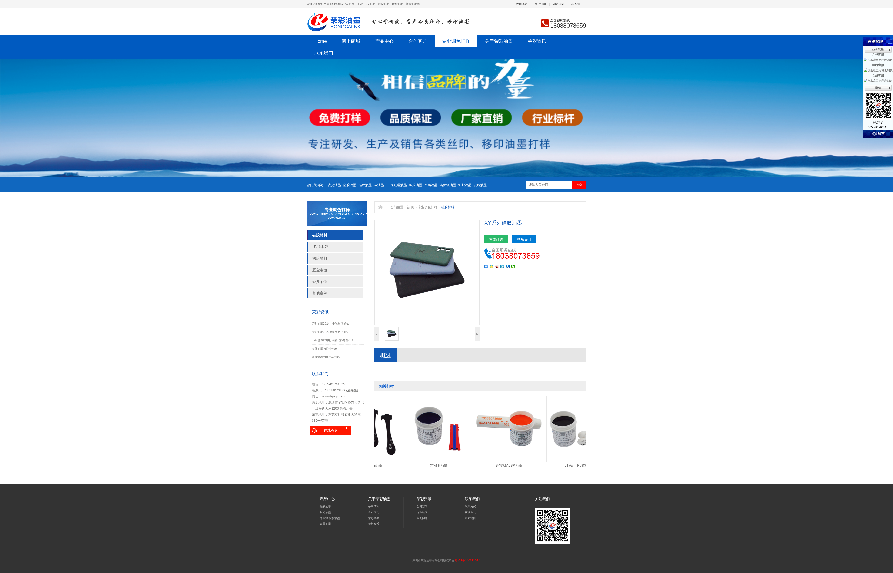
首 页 (410, 207)
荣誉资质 (373, 523)
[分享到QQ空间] (492, 266)
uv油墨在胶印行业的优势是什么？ (333, 340)
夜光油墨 (334, 185)
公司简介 (373, 506)
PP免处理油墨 (396, 185)
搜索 (579, 184)
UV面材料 (320, 247)
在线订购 (496, 239)
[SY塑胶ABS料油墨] (484, 397)
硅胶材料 (319, 235)
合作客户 (418, 41)
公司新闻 (422, 506)
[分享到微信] (513, 266)
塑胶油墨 (349, 185)
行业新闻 (422, 512)
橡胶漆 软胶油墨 (330, 518)
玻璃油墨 (480, 185)
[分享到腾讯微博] (502, 266)
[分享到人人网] (508, 266)
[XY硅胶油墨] (414, 397)
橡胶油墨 (415, 185)
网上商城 (351, 41)
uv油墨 (379, 185)
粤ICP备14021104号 (468, 560)
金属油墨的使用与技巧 (326, 357)
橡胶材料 (319, 258)
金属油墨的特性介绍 (324, 348)
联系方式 (470, 506)
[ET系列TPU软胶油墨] (555, 397)
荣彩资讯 (537, 41)
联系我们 (577, 4)
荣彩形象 (373, 518)
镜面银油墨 (448, 185)
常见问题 (422, 518)
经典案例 (319, 282)
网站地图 (558, 4)
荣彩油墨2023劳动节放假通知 (330, 332)
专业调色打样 (456, 41)
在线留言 (470, 512)
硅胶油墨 (365, 185)
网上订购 (540, 4)
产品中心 (384, 41)
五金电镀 (319, 270)
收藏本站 (521, 4)
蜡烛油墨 (464, 185)
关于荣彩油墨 (499, 41)
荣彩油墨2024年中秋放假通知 (330, 323)
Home (320, 41)
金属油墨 (430, 185)
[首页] (380, 207)
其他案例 (319, 293)
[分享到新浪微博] (497, 266)
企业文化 (373, 512)
